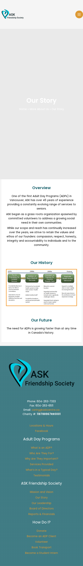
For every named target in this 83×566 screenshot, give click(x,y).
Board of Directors (42, 508)
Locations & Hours (41, 425)
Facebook (41, 431)
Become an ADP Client (41, 536)
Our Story (41, 497)
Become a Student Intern (41, 553)
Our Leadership (41, 503)
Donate (42, 531)
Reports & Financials (41, 514)
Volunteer (41, 542)
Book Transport (42, 547)
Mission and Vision (41, 492)
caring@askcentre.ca (45, 410)
